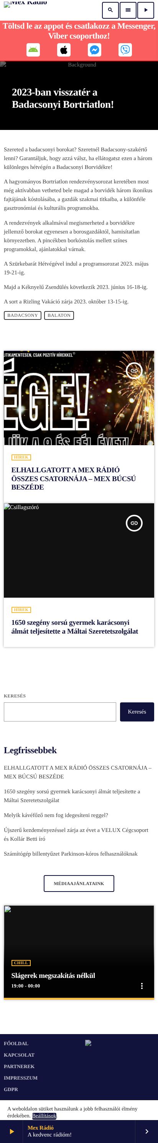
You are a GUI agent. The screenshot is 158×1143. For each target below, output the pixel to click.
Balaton (59, 315)
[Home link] (25, 10)
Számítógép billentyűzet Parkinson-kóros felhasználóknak (71, 854)
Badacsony (22, 315)
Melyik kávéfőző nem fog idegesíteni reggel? (56, 815)
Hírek (21, 457)
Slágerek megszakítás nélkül (53, 976)
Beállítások (44, 1116)
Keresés (15, 696)
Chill (21, 963)
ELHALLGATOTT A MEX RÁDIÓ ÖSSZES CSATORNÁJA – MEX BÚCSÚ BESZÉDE (74, 479)
